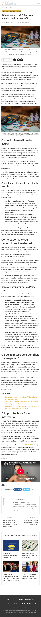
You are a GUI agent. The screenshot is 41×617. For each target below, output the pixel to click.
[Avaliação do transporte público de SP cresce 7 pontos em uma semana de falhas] (11, 566)
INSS (16, 485)
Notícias (5, 11)
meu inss (21, 485)
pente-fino (28, 485)
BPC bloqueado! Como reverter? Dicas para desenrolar (30, 522)
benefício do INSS (27, 445)
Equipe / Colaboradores (26, 599)
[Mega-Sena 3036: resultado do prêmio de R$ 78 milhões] (30, 545)
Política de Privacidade (29, 604)
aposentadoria (9, 485)
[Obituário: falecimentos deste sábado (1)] (11, 545)
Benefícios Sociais (15, 11)
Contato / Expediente (11, 604)
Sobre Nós (10, 599)
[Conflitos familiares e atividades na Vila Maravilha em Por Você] (30, 566)
